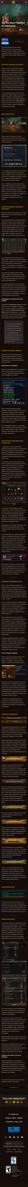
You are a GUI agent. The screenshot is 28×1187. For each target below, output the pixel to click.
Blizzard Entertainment (14, 31)
